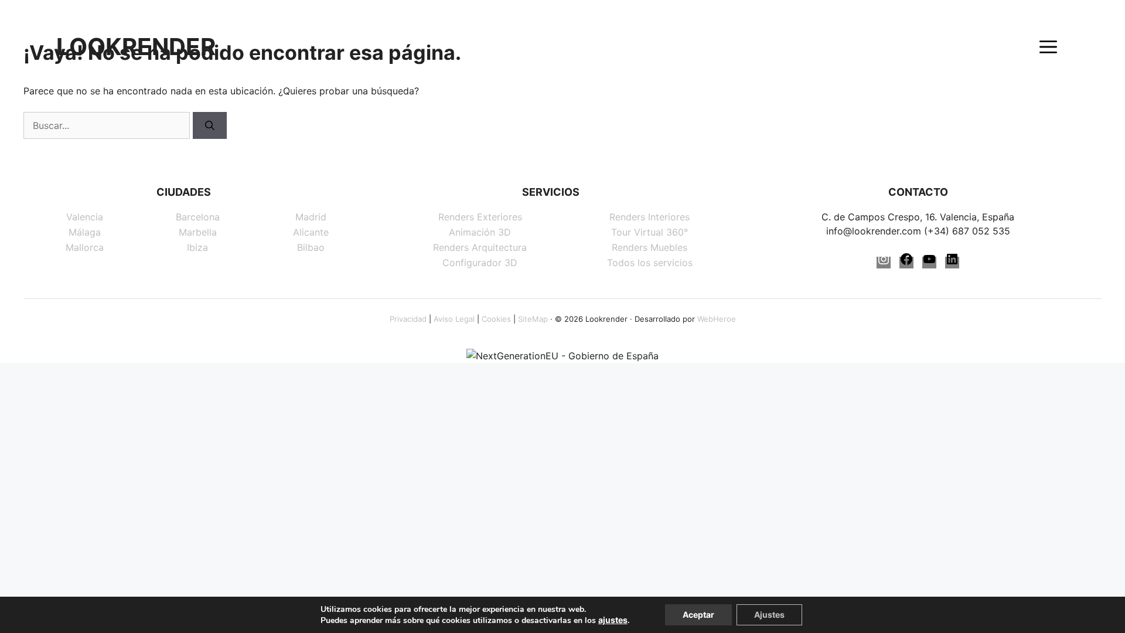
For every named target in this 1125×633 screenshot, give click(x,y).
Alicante (311, 232)
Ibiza (197, 247)
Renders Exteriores (480, 217)
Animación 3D (480, 232)
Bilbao (311, 247)
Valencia (84, 217)
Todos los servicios (650, 262)
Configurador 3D (479, 262)
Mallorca (85, 247)
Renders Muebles (649, 247)
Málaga (85, 232)
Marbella (198, 232)
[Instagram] (884, 262)
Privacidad (408, 319)
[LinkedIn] (952, 262)
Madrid (310, 217)
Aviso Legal (454, 319)
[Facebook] (906, 262)
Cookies (496, 319)
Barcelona (198, 217)
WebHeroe (716, 319)
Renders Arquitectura (480, 247)
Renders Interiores (649, 217)
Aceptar (698, 615)
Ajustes (769, 615)
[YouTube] (929, 262)
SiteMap (533, 319)
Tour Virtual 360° (649, 232)
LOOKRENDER (136, 47)
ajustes (613, 620)
